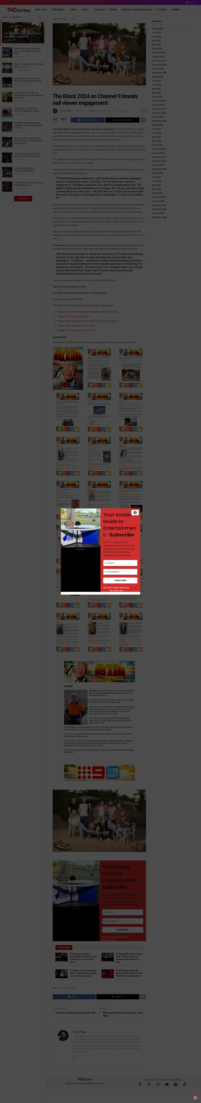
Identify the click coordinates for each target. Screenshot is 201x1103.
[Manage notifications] (195, 1097)
